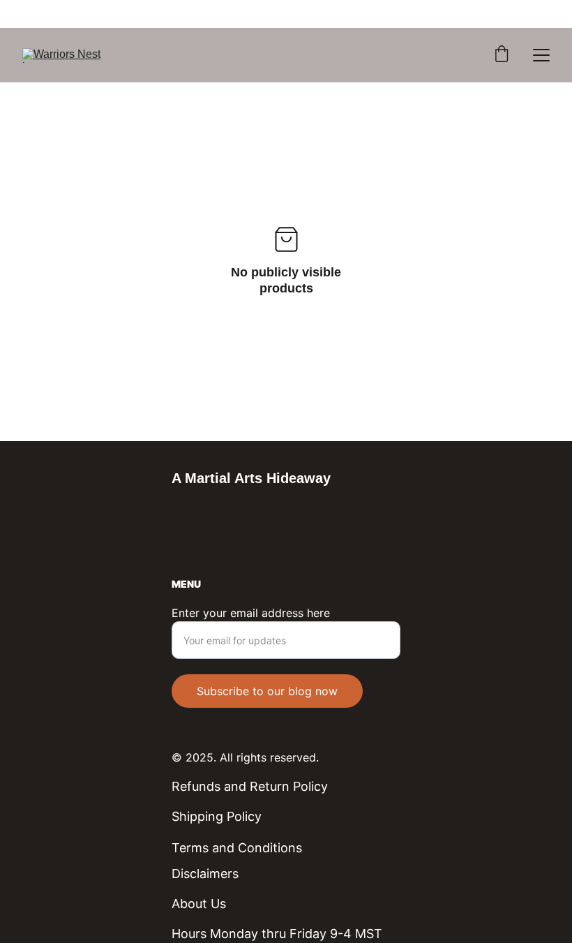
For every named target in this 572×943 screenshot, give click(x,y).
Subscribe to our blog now (267, 691)
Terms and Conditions (237, 847)
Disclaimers (205, 873)
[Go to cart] (501, 55)
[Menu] (541, 55)
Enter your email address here (251, 613)
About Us (199, 903)
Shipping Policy (217, 816)
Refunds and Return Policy (250, 786)
